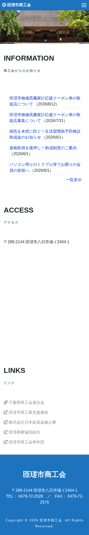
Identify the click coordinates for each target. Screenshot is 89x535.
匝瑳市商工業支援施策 (28, 412)
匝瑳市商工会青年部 (26, 442)
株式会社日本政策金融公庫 (32, 422)
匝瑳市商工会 (18, 5)
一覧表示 (74, 180)
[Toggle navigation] (84, 5)
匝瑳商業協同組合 (24, 432)
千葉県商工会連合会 (26, 402)
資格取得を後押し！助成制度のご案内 (43, 148)
